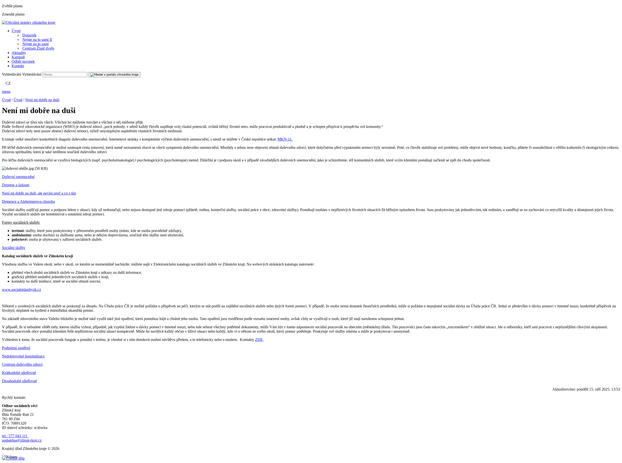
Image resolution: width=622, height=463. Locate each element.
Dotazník (29, 35)
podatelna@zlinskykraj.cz (22, 440)
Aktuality (19, 53)
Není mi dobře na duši (42, 100)
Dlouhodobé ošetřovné (19, 381)
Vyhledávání (11, 74)
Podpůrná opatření (16, 348)
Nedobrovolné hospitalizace (23, 356)
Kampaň (18, 57)
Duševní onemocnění (18, 177)
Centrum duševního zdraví (22, 364)
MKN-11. (285, 139)
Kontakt (18, 66)
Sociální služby (13, 248)
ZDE (259, 340)
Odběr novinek (23, 61)
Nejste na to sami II (37, 39)
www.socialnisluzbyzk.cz (21, 289)
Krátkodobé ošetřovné (19, 373)
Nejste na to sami (35, 44)
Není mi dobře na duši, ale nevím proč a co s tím (39, 193)
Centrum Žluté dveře (38, 48)
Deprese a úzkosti (15, 185)
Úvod (16, 31)
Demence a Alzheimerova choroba (28, 201)
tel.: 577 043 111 (15, 436)
